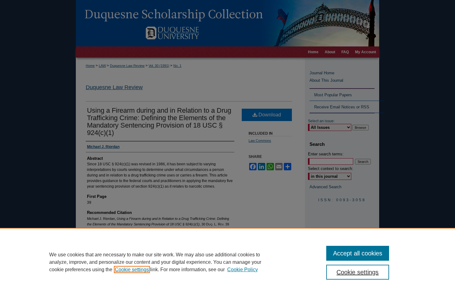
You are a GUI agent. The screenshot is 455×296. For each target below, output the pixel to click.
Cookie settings (132, 269)
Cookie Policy (242, 269)
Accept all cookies (357, 253)
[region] (227, 262)
